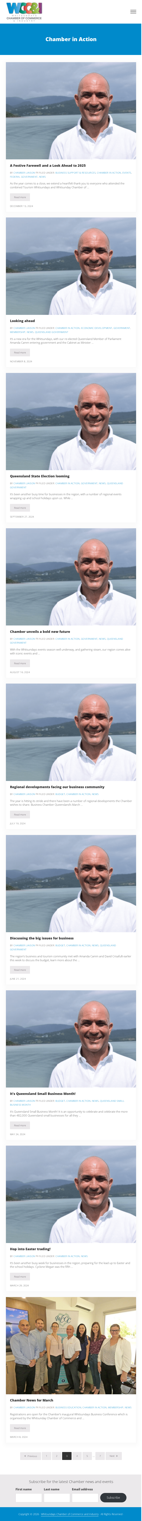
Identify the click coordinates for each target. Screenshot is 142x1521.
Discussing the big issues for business (42, 938)
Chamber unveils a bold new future (40, 632)
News (42, 176)
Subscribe (113, 1498)
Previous (32, 1456)
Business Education (68, 1407)
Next (112, 1456)
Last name (52, 1489)
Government (122, 328)
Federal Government (24, 176)
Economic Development (96, 328)
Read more (22, 198)
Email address (82, 1489)
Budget (60, 794)
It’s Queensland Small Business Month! (42, 1094)
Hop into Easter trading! (30, 1249)
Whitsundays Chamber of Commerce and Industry (70, 1514)
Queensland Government (51, 332)
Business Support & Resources (75, 172)
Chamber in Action (109, 172)
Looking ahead (22, 321)
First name (24, 1489)
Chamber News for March (31, 1400)
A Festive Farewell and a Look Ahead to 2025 (48, 165)
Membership (18, 332)
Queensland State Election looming (40, 476)
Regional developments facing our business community (57, 787)
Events (126, 172)
